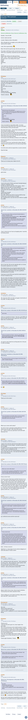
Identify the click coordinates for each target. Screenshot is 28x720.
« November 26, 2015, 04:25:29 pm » (9, 181)
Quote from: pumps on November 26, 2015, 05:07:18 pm (14, 464)
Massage (9, 2)
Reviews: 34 (11, 294)
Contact (19, 714)
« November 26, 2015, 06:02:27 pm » (9, 525)
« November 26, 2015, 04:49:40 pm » (9, 241)
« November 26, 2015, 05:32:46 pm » (9, 441)
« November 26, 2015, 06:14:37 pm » (9, 559)
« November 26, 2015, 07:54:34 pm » (9, 647)
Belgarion (3, 156)
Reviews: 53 (10, 603)
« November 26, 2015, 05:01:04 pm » (9, 376)
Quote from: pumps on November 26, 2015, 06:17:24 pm (14, 649)
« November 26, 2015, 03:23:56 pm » (12, 30)
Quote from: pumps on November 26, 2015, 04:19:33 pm (14, 310)
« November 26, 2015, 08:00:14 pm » (9, 677)
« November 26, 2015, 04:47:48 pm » (9, 207)
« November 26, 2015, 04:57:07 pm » (9, 328)
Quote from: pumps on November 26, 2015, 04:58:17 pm (14, 378)
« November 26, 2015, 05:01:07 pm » (9, 396)
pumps (2, 167)
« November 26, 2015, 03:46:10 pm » (9, 78)
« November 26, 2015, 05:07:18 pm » (9, 409)
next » (25, 12)
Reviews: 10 (10, 440)
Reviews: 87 (11, 157)
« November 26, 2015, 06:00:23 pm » (9, 498)
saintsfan (3, 178)
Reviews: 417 (11, 206)
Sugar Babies (23, 2)
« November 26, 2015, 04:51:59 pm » (9, 295)
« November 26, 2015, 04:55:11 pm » (9, 308)
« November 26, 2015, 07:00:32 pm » (9, 605)
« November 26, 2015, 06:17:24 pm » (9, 575)
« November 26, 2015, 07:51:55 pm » (9, 621)
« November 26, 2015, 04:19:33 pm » (9, 170)
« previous (19, 12)
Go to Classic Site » (22, 5)
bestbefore (3, 293)
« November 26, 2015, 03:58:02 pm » (9, 159)
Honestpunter (4, 602)
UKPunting (4, 5)
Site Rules (8, 714)
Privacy (13, 714)
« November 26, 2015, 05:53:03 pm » (9, 461)
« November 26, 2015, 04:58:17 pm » (9, 352)
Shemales (16, 2)
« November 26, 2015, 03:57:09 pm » (9, 103)
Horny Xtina (9, 21)
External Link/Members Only (7, 33)
